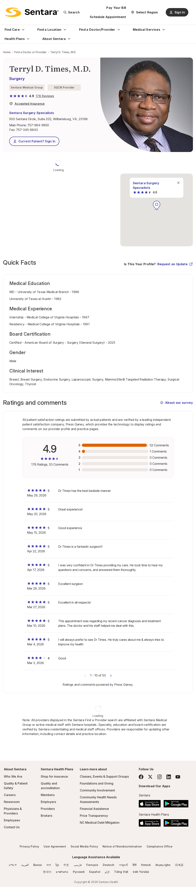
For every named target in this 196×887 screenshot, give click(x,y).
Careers (10, 795)
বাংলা (49, 864)
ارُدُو (107, 871)
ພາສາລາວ (62, 871)
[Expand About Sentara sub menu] (69, 38)
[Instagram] (159, 777)
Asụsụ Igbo (163, 864)
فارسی (78, 864)
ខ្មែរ (57, 864)
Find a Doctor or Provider (30, 52)
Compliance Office (159, 846)
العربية (25, 864)
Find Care (12, 29)
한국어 (47, 871)
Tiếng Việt (121, 871)
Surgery (17, 78)
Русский (79, 871)
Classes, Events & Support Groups (104, 776)
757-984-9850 (38, 125)
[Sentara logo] (32, 12)
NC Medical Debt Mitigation (99, 822)
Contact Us (12, 827)
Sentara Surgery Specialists (31, 113)
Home (7, 52)
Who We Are (13, 776)
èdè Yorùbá (141, 871)
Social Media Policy (84, 846)
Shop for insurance (54, 776)
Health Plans (15, 39)
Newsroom (12, 802)
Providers (48, 809)
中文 (66, 864)
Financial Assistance (94, 809)
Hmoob (146, 864)
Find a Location (49, 29)
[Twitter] (150, 777)
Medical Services (146, 29)
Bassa (37, 864)
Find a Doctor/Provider (97, 29)
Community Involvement (97, 790)
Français (92, 864)
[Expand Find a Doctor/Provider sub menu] (119, 29)
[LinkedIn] (168, 777)
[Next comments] (111, 675)
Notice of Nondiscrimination (122, 846)
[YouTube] (178, 777)
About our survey (179, 403)
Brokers (46, 816)
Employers (48, 802)
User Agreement (55, 846)
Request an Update (172, 264)
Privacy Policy (29, 846)
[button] (156, 205)
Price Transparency (94, 816)
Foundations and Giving (96, 783)
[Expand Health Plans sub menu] (28, 38)
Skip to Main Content (5, 5)
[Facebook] (141, 777)
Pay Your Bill (116, 8)
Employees (12, 820)
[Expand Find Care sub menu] (23, 29)
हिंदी (135, 864)
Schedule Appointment (108, 17)
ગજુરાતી (123, 864)
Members (48, 795)
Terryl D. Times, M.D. (63, 52)
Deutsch (108, 864)
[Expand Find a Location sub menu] (65, 29)
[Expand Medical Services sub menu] (164, 29)
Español (94, 871)
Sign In (180, 12)
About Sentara (54, 39)
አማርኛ (13, 864)
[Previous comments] (85, 675)
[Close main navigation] (178, 183)
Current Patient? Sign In (37, 141)
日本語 (179, 864)
